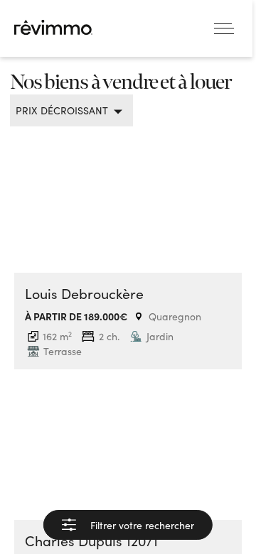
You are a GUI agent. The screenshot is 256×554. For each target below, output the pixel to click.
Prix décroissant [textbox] (62, 110)
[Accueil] (53, 27)
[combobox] (66, 110)
